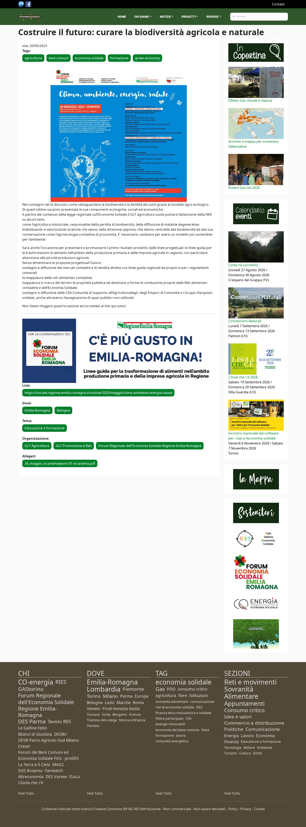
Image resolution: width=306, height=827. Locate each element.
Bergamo (120, 714)
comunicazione (202, 701)
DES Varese (56, 776)
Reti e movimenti (250, 681)
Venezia (93, 725)
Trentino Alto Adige (102, 720)
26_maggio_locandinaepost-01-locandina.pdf (60, 463)
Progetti (189, 16)
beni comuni (58, 58)
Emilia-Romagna (37, 410)
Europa (141, 696)
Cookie (259, 809)
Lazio (109, 702)
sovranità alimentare (171, 701)
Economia (265, 735)
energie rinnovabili (170, 724)
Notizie (165, 16)
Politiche (233, 729)
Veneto (93, 708)
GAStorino (31, 689)
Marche (124, 702)
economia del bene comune (177, 730)
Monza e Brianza (132, 720)
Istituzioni (198, 695)
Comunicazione (262, 729)
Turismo (230, 753)
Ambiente (264, 747)
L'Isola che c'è (30, 782)
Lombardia (104, 689)
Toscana (93, 714)
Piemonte (133, 689)
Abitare (249, 747)
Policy (232, 809)
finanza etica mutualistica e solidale (183, 713)
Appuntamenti (244, 703)
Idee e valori (238, 716)
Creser (24, 746)
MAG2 (58, 764)
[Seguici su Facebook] (28, 3)
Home (122, 16)
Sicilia (106, 714)
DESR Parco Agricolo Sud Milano (48, 740)
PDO (171, 689)
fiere (182, 695)
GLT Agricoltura (37, 445)
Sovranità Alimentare (241, 693)
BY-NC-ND (131, 809)
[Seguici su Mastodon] (21, 3)
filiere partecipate (169, 718)
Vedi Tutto (26, 793)
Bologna (63, 410)
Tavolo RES (59, 721)
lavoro (181, 735)
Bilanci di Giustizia (35, 734)
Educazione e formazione (45, 428)
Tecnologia (232, 747)
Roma (138, 702)
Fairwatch (54, 770)
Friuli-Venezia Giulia (121, 708)
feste (205, 730)
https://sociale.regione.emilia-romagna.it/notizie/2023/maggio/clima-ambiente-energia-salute (98, 392)
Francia (135, 714)
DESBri (60, 734)
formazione (119, 58)
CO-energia (35, 681)
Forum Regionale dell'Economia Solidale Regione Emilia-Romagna (149, 445)
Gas (160, 689)
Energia (231, 735)
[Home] (29, 16)
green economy (147, 58)
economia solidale (89, 58)
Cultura (245, 753)
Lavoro (247, 735)
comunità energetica (171, 741)
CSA (188, 718)
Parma (126, 696)
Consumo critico (244, 710)
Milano (110, 696)
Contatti (278, 4)
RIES (60, 682)
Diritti (257, 753)
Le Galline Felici (32, 728)
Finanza (231, 741)
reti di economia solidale (174, 707)
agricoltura (33, 58)
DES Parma (32, 721)
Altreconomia (31, 776)
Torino (94, 696)
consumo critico (193, 689)
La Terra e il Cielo (34, 764)
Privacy (245, 809)
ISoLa (74, 776)
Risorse (212, 16)
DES (199, 707)
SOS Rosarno (30, 770)
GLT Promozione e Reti (74, 445)
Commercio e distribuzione (254, 723)
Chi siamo (141, 16)
